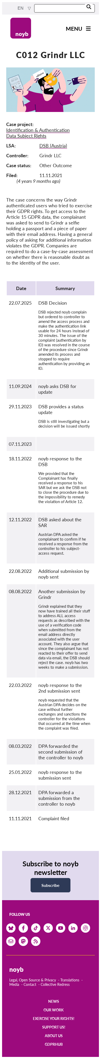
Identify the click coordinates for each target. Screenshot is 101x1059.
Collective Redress (55, 984)
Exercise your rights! (53, 1018)
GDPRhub (54, 1044)
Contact (30, 984)
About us (54, 1035)
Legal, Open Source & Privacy (32, 980)
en (21, 8)
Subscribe (50, 885)
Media (14, 984)
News (53, 1001)
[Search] (89, 7)
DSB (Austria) (53, 145)
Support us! (53, 1027)
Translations (69, 980)
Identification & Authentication (38, 130)
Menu (74, 28)
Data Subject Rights (26, 136)
